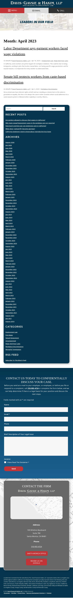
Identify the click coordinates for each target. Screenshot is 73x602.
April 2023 (9, 262)
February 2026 (10, 164)
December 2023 (11, 239)
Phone (6, 428)
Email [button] (37, 10)
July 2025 (9, 184)
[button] (71, 596)
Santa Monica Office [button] (36, 558)
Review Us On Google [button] (36, 566)
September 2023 (11, 248)
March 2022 (10, 300)
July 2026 (9, 149)
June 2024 (9, 222)
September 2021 (11, 317)
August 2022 (10, 285)
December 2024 (11, 204)
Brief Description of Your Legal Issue (19, 438)
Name (6, 409)
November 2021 (11, 311)
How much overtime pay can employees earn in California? (26, 130)
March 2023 (10, 265)
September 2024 (11, 213)
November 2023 (11, 242)
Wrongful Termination (13, 354)
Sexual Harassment (12, 342)
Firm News (9, 339)
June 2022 (9, 291)
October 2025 (10, 175)
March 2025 (10, 196)
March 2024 (10, 230)
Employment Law (47, 65)
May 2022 (9, 294)
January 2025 (10, 201)
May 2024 (9, 225)
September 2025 (11, 178)
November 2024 (11, 207)
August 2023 (10, 251)
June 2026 (9, 152)
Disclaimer (7, 463)
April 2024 (9, 227)
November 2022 (11, 277)
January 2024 (10, 236)
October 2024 (10, 210)
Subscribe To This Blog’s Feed (16, 364)
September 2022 (11, 282)
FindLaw (49, 597)
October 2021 (10, 314)
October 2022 (10, 279)
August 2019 (10, 326)
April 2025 (9, 193)
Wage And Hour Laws (61, 65)
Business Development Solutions (36, 597)
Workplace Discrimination (49, 93)
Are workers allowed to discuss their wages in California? (25, 124)
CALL (62, 10)
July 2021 (9, 323)
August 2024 (10, 216)
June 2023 (9, 256)
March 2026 (10, 161)
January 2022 (10, 305)
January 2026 (10, 167)
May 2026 (9, 155)
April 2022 (9, 297)
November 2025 (11, 173)
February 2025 (10, 199)
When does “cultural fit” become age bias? (20, 133)
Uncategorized (11, 345)
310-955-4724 (33, 392)
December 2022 (11, 274)
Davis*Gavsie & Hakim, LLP (21, 65)
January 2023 (10, 271)
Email (7, 418)
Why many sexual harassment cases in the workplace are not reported (30, 127)
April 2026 (9, 158)
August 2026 (10, 147)
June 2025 (9, 187)
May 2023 (9, 259)
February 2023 (10, 268)
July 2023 (9, 253)
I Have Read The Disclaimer (18, 467)
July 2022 (9, 288)
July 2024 (9, 219)
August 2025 (10, 181)
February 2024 (10, 233)
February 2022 (10, 303)
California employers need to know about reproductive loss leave (28, 136)
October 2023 (10, 245)
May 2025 (9, 190)
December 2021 (11, 308)
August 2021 (10, 320)
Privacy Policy (21, 597)
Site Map (13, 597)
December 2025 (11, 170)
